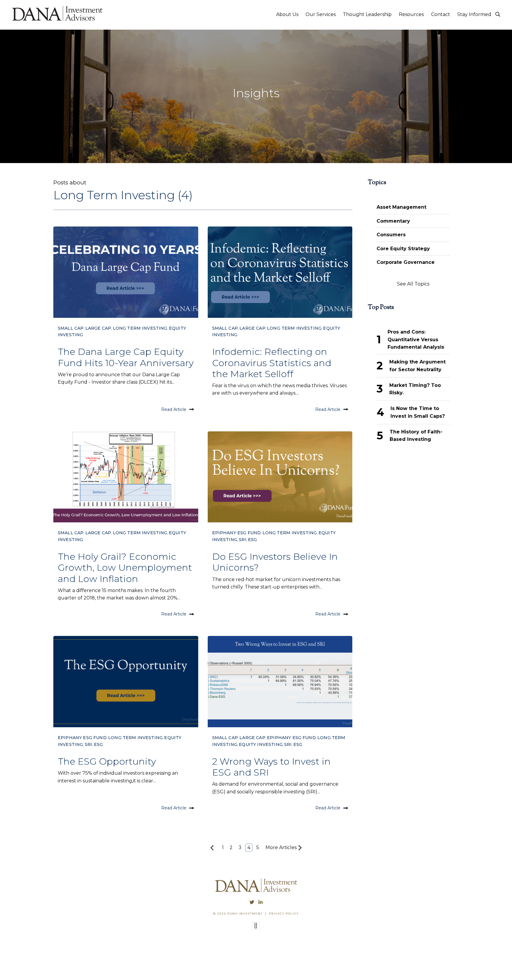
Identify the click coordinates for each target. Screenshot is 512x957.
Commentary (393, 221)
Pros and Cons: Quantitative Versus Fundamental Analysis (416, 339)
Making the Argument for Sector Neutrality (417, 365)
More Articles (281, 847)
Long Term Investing (140, 328)
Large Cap (98, 328)
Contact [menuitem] (440, 14)
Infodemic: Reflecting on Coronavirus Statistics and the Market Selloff (271, 362)
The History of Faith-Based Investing (416, 435)
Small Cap (71, 328)
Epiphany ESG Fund (236, 532)
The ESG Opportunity (107, 761)
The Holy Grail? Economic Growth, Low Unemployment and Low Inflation (125, 567)
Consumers (391, 234)
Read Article (173, 409)
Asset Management (401, 207)
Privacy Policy (284, 913)
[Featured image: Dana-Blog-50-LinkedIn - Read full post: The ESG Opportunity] (125, 681)
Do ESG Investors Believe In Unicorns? (275, 562)
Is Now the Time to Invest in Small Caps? (418, 412)
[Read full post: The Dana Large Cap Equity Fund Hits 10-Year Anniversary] (125, 272)
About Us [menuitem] (287, 14)
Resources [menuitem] (411, 14)
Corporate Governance (406, 262)
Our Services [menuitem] (320, 14)
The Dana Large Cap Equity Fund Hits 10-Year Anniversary (125, 357)
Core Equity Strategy (403, 248)
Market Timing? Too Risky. (415, 389)
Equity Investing (261, 744)
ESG (252, 539)
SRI (242, 539)
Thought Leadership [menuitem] (367, 14)
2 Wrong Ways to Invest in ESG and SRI (271, 767)
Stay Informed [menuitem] (474, 14)
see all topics (413, 284)
